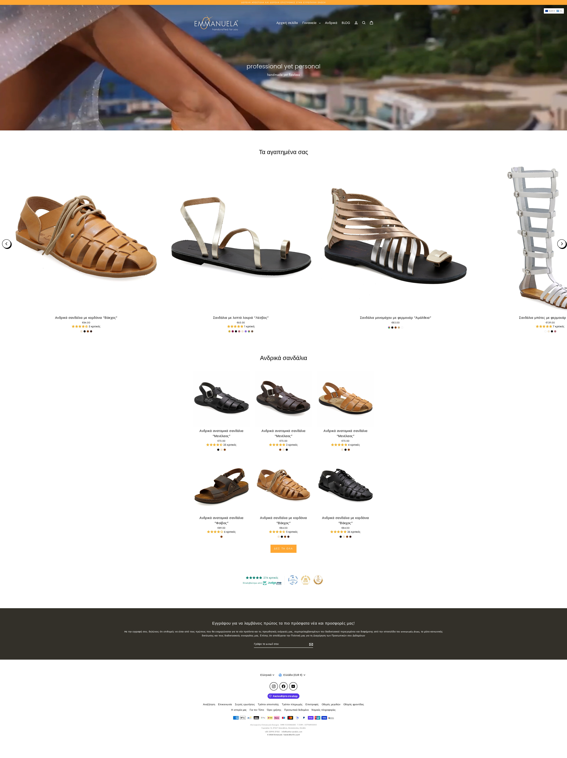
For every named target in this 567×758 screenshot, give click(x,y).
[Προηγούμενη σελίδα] (6, 243)
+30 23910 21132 (272, 731)
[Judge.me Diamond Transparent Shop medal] (293, 580)
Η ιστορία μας (239, 710)
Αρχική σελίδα (287, 23)
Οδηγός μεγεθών (331, 704)
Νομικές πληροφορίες (324, 710)
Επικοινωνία (225, 704)
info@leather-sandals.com (292, 731)
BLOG (346, 23)
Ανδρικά (331, 23)
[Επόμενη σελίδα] (561, 243)
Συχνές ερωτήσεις (245, 704)
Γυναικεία (310, 23)
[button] (80, 326)
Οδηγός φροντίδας (353, 704)
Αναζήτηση (209, 704)
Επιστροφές (312, 704)
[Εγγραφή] (310, 644)
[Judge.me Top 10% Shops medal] (318, 580)
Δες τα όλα (283, 548)
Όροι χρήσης (274, 710)
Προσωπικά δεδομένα (296, 710)
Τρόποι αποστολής (268, 704)
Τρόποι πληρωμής (292, 704)
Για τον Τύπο (257, 710)
